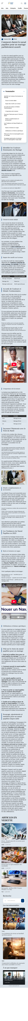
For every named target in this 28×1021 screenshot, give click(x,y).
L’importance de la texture (11, 111)
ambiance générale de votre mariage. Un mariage (12, 263)
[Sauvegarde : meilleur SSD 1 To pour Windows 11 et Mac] (14, 878)
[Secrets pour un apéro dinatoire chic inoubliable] (14, 855)
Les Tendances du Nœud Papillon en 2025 (13, 123)
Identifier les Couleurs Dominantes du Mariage (13, 96)
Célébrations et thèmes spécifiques (14, 131)
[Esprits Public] (10, 3)
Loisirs (2, 844)
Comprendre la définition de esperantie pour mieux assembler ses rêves (13, 964)
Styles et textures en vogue (12, 127)
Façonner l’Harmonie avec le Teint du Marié (13, 115)
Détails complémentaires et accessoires (12, 119)
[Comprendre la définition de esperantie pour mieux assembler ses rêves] (14, 948)
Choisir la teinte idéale (10, 100)
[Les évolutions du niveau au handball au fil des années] (14, 919)
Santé (3, 961)
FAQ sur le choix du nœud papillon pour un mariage (14, 134)
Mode (15, 39)
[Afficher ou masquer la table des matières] (19, 91)
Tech (2, 891)
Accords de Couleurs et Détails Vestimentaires (12, 107)
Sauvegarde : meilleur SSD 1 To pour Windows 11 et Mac (11, 888)
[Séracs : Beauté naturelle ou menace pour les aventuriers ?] (14, 831)
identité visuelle (6, 170)
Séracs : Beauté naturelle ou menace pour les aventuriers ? (13, 841)
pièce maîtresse (16, 247)
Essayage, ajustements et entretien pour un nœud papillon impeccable (13, 138)
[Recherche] (22, 3)
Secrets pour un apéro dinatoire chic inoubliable (11, 865)
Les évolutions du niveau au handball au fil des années (13, 934)
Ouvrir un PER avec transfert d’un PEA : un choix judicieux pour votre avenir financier (13, 979)
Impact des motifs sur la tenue (12, 104)
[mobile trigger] (2, 3)
